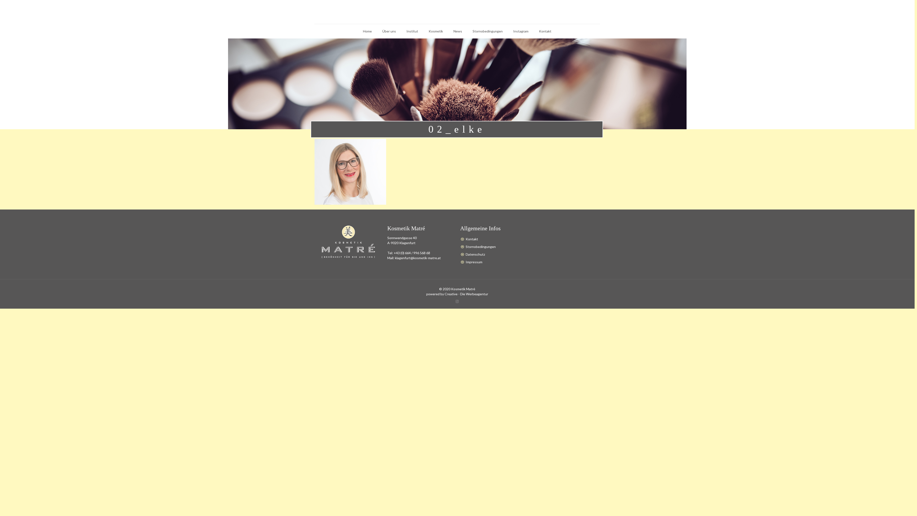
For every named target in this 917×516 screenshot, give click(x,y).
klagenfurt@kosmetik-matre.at (418, 258)
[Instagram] (457, 301)
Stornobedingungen (481, 247)
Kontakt (472, 239)
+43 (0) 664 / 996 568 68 (412, 253)
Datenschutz (475, 254)
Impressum (474, 262)
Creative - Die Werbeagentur (466, 294)
